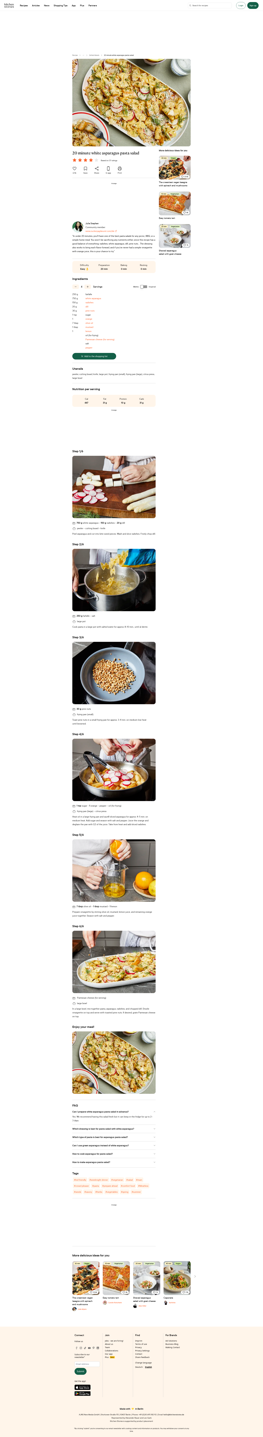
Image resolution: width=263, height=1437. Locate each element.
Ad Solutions (171, 1340)
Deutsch (139, 1367)
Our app (109, 1354)
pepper (88, 347)
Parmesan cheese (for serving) (100, 339)
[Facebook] (76, 1348)
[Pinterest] (93, 1348)
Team (107, 1347)
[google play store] (87, 1394)
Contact (138, 1354)
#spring (124, 1191)
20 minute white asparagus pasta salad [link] (119, 55)
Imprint (138, 1340)
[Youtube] (89, 1348)
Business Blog (171, 1344)
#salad (129, 1179)
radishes (89, 302)
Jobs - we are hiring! (114, 1340)
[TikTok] (85, 1348)
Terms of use (141, 1344)
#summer (136, 1191)
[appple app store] (87, 1388)
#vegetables (111, 1191)
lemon (88, 331)
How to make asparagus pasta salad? (91, 1162)
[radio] (74, 160)
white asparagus (93, 298)
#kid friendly (80, 1179)
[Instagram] (81, 1348)
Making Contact (172, 1347)
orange (88, 318)
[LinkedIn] (98, 1348)
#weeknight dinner (98, 1179)
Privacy (138, 1347)
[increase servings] (87, 287)
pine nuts (90, 310)
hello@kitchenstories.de (173, 1414)
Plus (109, 1357)
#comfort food (128, 1185)
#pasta (95, 1185)
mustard (89, 327)
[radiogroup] (86, 160)
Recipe (75, 55)
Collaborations (111, 1350)
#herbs (98, 1191)
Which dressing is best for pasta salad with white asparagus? (103, 1128)
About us (109, 1344)
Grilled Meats (94, 55)
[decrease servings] (75, 287)
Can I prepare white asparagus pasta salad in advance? (100, 1111)
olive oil (89, 322)
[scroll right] (194, 1276)
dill (86, 306)
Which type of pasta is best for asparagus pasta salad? (100, 1137)
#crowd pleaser (81, 1185)
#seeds (77, 1191)
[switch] (144, 286)
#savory (88, 1191)
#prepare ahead (110, 1185)
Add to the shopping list (96, 356)
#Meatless (143, 1185)
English (148, 1367)
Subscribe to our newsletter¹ (82, 1355)
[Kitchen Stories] (9, 5)
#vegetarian (117, 1179)
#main (139, 1179)
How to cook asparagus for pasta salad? (92, 1153)
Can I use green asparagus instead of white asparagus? (100, 1145)
